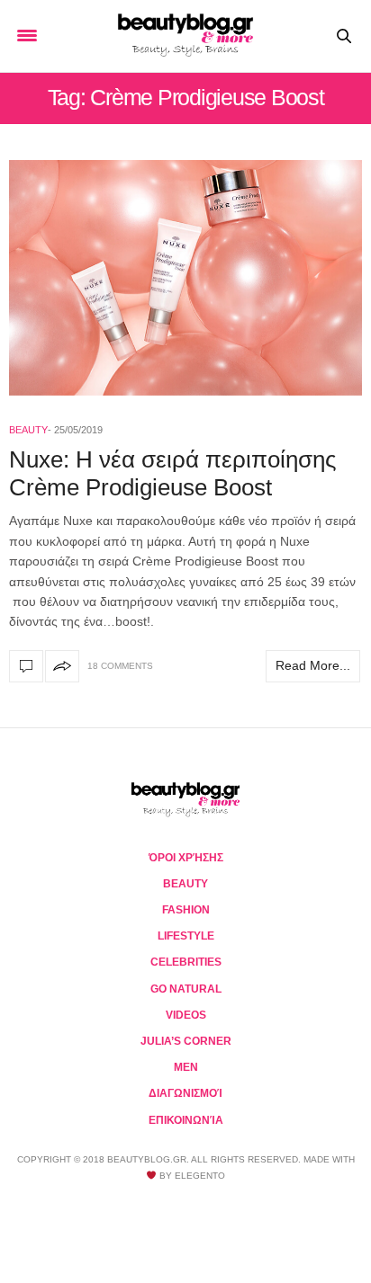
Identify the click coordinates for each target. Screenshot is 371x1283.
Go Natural (186, 989)
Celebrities (186, 962)
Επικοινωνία (186, 1120)
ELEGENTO (200, 1176)
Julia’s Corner (185, 1041)
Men (186, 1067)
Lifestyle (186, 936)
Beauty (28, 429)
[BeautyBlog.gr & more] (185, 35)
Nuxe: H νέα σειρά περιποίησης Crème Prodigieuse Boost (173, 473)
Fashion (186, 910)
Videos (186, 1015)
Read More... (313, 665)
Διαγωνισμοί (185, 1093)
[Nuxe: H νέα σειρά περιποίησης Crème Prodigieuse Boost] (185, 278)
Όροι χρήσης (186, 857)
